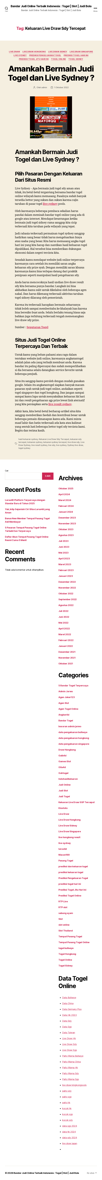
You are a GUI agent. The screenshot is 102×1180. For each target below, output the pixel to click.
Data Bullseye (69, 997)
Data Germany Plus (71, 1009)
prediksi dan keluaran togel (73, 866)
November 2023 (67, 523)
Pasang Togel (65, 860)
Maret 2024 (64, 500)
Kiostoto (63, 808)
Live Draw (14, 52)
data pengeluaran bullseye (72, 732)
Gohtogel (63, 773)
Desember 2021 (67, 652)
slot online (63, 924)
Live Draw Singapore (81, 52)
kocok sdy (67, 1120)
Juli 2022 (63, 611)
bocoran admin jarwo (69, 726)
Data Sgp (67, 1026)
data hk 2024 (69, 1131)
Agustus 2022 (66, 605)
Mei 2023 (63, 552)
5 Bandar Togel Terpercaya (73, 685)
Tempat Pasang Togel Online (73, 942)
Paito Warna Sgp (70, 1079)
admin (44, 87)
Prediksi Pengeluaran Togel (45, 55)
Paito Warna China (71, 1061)
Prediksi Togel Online (69, 895)
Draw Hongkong (67, 749)
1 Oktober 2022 (61, 87)
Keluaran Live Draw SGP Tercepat (76, 802)
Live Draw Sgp (69, 1050)
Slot (60, 919)
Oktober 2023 (65, 529)
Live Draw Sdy (69, 1044)
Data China (67, 1003)
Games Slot (64, 761)
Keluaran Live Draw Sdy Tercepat (54, 439)
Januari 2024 (65, 512)
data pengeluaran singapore (73, 744)
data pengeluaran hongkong (73, 738)
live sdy (51, 445)
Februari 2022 (66, 640)
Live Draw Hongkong (34, 52)
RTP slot (62, 907)
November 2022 (67, 587)
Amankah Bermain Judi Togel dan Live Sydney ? (51, 73)
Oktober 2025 (65, 488)
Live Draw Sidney (57, 52)
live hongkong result (69, 837)
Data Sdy (67, 1021)
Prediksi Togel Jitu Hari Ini (34, 59)
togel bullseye (66, 948)
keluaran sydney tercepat (55, 442)
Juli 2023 (63, 541)
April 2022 (64, 628)
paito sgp (67, 1096)
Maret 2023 (64, 564)
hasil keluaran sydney (28, 439)
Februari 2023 (66, 570)
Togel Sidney (75, 59)
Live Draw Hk (69, 1038)
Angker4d (63, 714)
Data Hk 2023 (69, 1015)
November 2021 (67, 657)
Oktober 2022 (65, 593)
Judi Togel (64, 796)
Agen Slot (63, 703)
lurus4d (62, 849)
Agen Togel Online (68, 709)
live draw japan (69, 1143)
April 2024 (64, 494)
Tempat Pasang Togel (70, 936)
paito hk (66, 1102)
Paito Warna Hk (70, 1067)
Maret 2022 (64, 634)
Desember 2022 (67, 582)
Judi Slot (63, 790)
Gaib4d (62, 755)
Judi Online (64, 784)
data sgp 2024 (69, 1126)
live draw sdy (74, 442)
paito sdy (67, 1091)
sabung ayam (65, 913)
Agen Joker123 (66, 697)
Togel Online (58, 59)
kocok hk (67, 1108)
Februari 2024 (66, 506)
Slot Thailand (65, 930)
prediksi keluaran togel (70, 872)
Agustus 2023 (66, 535)
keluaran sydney (34, 442)
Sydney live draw (75, 445)
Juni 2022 (63, 617)
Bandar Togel (65, 720)
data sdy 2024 (69, 1137)
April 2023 (64, 558)
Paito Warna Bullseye (72, 1056)
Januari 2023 (65, 576)
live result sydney (60, 404)
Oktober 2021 (65, 663)
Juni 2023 (63, 547)
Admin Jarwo (65, 691)
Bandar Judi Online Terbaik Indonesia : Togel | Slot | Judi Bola (51, 6)
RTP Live (63, 901)
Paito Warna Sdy (70, 1073)
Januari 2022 (65, 646)
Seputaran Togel (37, 327)
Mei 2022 (63, 622)
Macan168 (64, 854)
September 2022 (67, 599)
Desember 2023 (67, 517)
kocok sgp (67, 1114)
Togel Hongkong (67, 954)
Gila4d (62, 767)
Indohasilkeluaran (68, 779)
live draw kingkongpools (74, 1085)
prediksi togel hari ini (76, 55)
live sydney (20, 55)
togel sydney (24, 448)
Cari (6, 470)
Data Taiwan (68, 1032)
